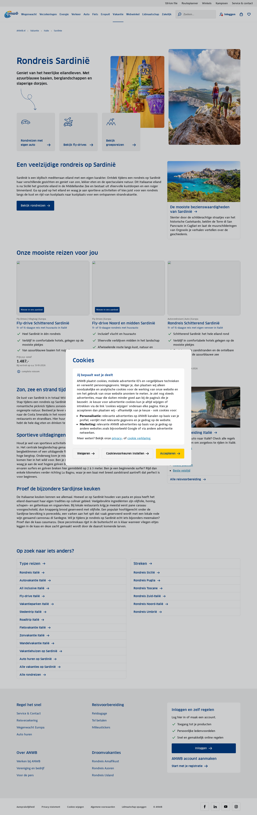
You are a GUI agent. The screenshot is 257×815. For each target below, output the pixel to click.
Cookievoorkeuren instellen (125, 453)
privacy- (117, 438)
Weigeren (83, 453)
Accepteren (168, 453)
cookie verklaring (138, 438)
